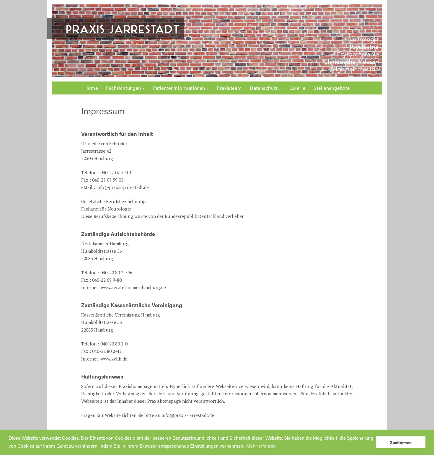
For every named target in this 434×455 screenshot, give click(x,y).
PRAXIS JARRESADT (123, 28)
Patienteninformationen (179, 87)
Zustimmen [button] (401, 442)
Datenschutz (264, 87)
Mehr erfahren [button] (261, 445)
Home (91, 87)
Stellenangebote (332, 87)
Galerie (297, 87)
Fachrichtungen (123, 87)
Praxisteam (229, 87)
